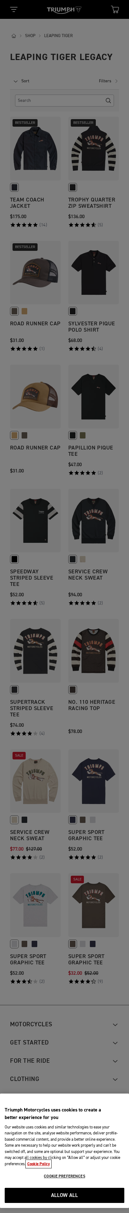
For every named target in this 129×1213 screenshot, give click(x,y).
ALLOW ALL (64, 1195)
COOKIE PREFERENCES (64, 1176)
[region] (64, 1151)
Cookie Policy (38, 1163)
